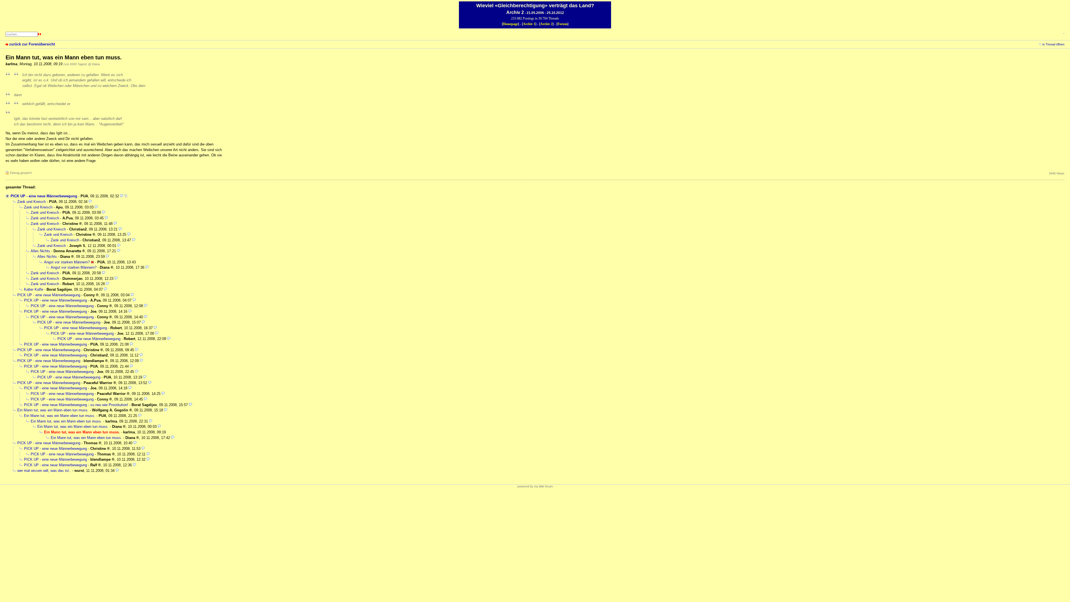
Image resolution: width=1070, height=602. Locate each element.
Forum (562, 24)
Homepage (510, 24)
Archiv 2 (546, 24)
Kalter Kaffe (33, 289)
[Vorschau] (121, 196)
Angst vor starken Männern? (67, 262)
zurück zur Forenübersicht (32, 44)
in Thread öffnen (1053, 44)
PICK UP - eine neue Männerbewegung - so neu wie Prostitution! (76, 405)
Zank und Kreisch (31, 202)
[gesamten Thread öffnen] (125, 196)
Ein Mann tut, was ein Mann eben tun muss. (53, 410)
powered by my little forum (535, 486)
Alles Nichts (40, 251)
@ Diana (94, 64)
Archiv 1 (529, 24)
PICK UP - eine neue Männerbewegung (44, 196)
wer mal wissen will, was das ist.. (44, 471)
